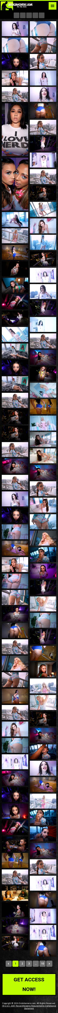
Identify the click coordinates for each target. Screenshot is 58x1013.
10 (42, 963)
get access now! (29, 984)
